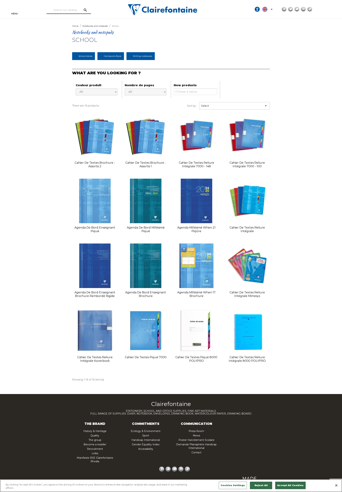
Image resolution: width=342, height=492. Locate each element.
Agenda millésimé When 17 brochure (196, 294)
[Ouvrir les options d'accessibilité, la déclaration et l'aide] (257, 9)
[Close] (336, 485)
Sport (145, 435)
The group (95, 440)
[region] (171, 485)
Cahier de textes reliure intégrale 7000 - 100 (247, 164)
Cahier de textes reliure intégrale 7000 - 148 (196, 164)
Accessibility (145, 448)
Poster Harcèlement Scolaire (196, 440)
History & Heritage (95, 431)
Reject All (261, 485)
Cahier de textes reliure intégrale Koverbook (95, 359)
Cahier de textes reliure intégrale (247, 229)
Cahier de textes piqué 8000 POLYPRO (196, 359)
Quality (94, 435)
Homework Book (112, 56)
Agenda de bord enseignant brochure (145, 294)
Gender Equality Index (145, 444)
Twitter (290, 9)
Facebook (284, 9)
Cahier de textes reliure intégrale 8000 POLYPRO (247, 359)
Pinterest (303, 9)
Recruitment (95, 448)
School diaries (85, 56)
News (196, 435)
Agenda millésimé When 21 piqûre (196, 229)
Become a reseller (95, 444)
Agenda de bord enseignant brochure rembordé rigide (94, 294)
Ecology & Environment (145, 431)
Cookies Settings (233, 485)
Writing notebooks (142, 56)
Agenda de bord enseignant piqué (94, 229)
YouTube (297, 9)
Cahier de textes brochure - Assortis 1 (145, 164)
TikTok (310, 9)
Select (234, 106)
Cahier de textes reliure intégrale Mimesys (247, 294)
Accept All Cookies (290, 485)
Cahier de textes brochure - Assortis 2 (95, 164)
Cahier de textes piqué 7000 (146, 357)
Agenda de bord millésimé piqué (146, 229)
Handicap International (145, 440)
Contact (196, 452)
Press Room (196, 431)
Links (95, 453)
